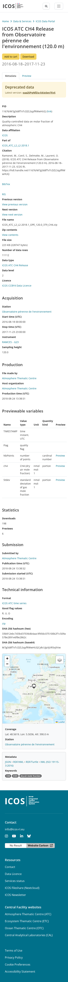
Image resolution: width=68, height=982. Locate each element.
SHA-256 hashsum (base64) (18, 642)
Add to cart (10, 56)
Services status (15, 881)
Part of (6, 140)
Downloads (9, 518)
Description (9, 116)
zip (4, 623)
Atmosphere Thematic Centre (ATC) (28, 914)
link (49, 111)
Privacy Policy (14, 957)
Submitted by (10, 553)
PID (4, 106)
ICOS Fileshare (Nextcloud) (22, 888)
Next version (9, 209)
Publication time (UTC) (15, 563)
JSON (8, 762)
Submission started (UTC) (17, 573)
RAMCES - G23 (10, 342)
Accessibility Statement (20, 971)
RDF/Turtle (32, 762)
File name (8, 219)
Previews (7, 528)
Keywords (11, 770)
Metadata (11, 756)
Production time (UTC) (15, 393)
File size (7, 240)
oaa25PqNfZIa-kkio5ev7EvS (39, 92)
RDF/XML (18, 762)
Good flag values (12, 608)
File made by (9, 373)
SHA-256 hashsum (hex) (16, 628)
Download (28, 56)
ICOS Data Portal (45, 21)
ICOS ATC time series (14, 603)
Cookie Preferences (17, 964)
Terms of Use (13, 950)
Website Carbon (38, 845)
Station (6, 306)
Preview (26, 75)
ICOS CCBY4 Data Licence (16, 285)
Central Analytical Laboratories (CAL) (29, 935)
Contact (10, 867)
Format (6, 598)
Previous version (12, 199)
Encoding (7, 618)
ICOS (5, 135)
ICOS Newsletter (15, 895)
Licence (6, 280)
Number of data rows (15, 250)
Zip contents (9, 229)
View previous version (15, 204)
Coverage (10, 729)
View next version (12, 214)
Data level (8, 270)
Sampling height (12, 347)
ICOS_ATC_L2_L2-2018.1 (15, 145)
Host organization (13, 383)
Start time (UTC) (12, 316)
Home (5, 21)
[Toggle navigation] (58, 6)
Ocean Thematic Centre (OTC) (24, 928)
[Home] (13, 6)
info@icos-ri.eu (14, 829)
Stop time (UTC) (11, 326)
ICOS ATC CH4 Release (15, 265)
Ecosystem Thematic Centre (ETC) (27, 921)
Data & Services (22, 21)
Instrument (9, 337)
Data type (8, 260)
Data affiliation (11, 130)
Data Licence (13, 874)
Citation (7, 150)
